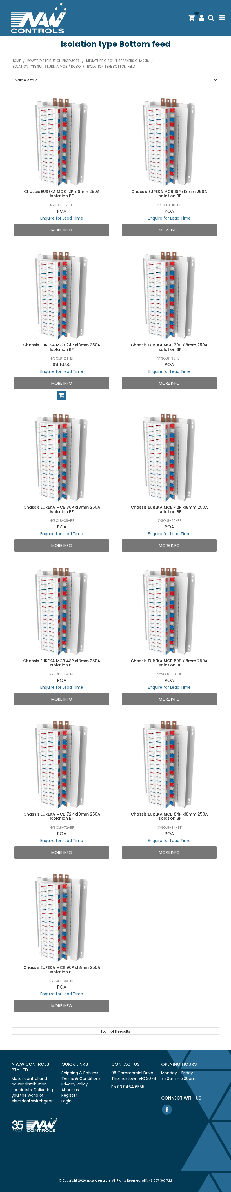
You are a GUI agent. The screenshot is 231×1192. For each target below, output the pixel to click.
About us (70, 1090)
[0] (191, 18)
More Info (61, 230)
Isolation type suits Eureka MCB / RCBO (46, 66)
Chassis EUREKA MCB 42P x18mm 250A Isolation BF (169, 509)
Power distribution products (53, 61)
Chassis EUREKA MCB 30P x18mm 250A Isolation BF (169, 347)
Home (16, 61)
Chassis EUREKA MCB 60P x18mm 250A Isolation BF (169, 663)
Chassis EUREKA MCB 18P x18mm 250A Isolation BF (169, 194)
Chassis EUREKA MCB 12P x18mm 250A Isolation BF (62, 194)
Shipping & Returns (79, 1073)
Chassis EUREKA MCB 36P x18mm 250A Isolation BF (61, 509)
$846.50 (62, 364)
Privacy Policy (74, 1084)
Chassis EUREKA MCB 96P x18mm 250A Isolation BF (61, 969)
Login (66, 1101)
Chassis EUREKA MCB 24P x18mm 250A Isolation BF (61, 347)
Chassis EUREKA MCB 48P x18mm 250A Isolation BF (61, 663)
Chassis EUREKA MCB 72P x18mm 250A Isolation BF (61, 816)
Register (69, 1095)
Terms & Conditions (81, 1078)
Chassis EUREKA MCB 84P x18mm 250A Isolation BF (169, 816)
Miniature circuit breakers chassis (117, 61)
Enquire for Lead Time (61, 218)
